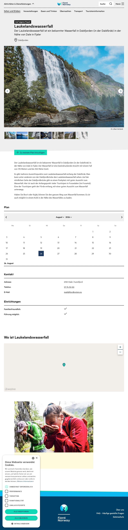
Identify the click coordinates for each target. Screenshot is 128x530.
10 (7, 242)
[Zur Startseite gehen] (64, 4)
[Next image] (120, 91)
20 (58, 248)
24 (7, 253)
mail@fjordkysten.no (73, 292)
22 (93, 248)
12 (41, 242)
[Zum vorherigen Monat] (6, 217)
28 (75, 253)
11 (24, 242)
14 (75, 242)
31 (7, 259)
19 (41, 248)
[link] (120, 509)
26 (41, 253)
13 (58, 242)
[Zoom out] (120, 352)
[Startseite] (64, 513)
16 (110, 242)
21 (75, 248)
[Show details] (64, 365)
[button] (21, 523)
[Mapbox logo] (10, 389)
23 (110, 248)
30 (110, 253)
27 (58, 253)
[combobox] (33, 458)
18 (24, 248)
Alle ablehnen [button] (21, 518)
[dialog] (21, 491)
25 (24, 253)
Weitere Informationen (25, 481)
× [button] (37, 458)
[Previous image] (7, 91)
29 (93, 253)
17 (7, 248)
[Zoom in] (120, 347)
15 (93, 242)
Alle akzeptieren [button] (21, 511)
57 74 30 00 (69, 287)
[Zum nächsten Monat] (122, 217)
